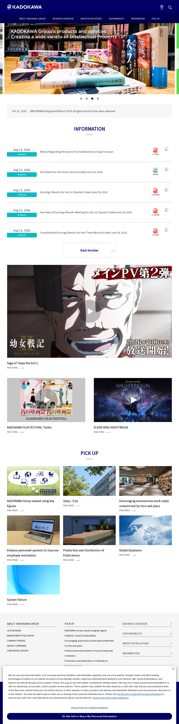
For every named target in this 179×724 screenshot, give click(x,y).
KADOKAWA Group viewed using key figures (86, 630)
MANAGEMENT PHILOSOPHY (20, 635)
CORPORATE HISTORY (18, 650)
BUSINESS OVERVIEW (63, 19)
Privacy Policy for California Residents (89, 707)
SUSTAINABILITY (116, 19)
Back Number (89, 250)
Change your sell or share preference (110, 698)
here (67, 683)
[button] (177, 58)
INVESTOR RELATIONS (91, 19)
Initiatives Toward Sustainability (80, 635)
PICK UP (156, 19)
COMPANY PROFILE (16, 640)
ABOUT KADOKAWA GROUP (32, 19)
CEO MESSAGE (14, 630)
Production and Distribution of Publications (86, 660)
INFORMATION (138, 19)
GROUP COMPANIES (17, 645)
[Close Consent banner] (173, 668)
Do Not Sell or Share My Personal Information (140, 694)
